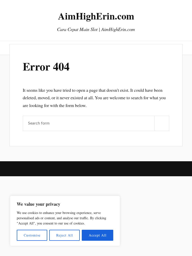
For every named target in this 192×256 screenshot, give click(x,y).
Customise (32, 235)
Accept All (97, 235)
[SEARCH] (161, 123)
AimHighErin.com (96, 16)
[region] (65, 221)
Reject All (64, 235)
